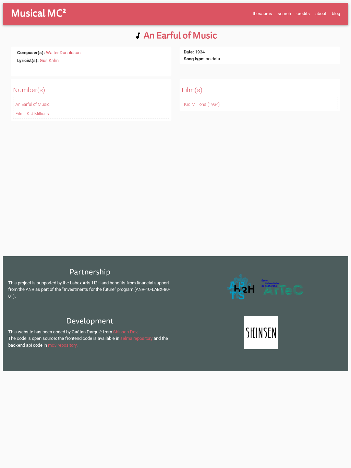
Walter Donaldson (63, 52)
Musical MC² (38, 13)
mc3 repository (62, 345)
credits (303, 13)
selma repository (136, 338)
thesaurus (262, 13)
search (284, 13)
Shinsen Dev (125, 331)
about (320, 13)
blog (336, 13)
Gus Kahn (49, 60)
